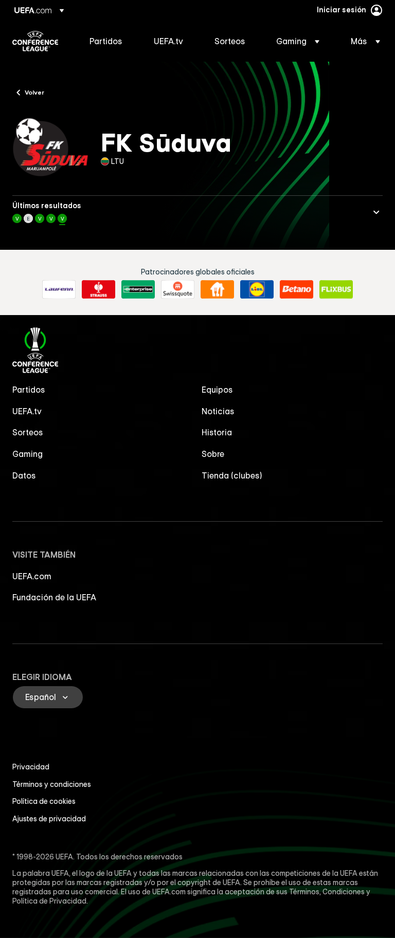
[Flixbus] (336, 289)
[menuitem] (109, 41)
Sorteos (27, 432)
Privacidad (30, 767)
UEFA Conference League (35, 41)
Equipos (217, 389)
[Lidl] (257, 289)
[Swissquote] (177, 289)
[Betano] (296, 289)
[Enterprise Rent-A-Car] (138, 289)
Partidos (28, 389)
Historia (217, 432)
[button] (298, 41)
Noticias (218, 411)
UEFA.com (31, 576)
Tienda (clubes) (232, 475)
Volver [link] (34, 92)
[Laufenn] (59, 289)
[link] (106, 41)
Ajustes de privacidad (49, 819)
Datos (24, 475)
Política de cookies (44, 801)
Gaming (27, 453)
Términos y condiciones (51, 784)
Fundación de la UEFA (54, 597)
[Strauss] (98, 289)
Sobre (213, 453)
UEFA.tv (27, 411)
